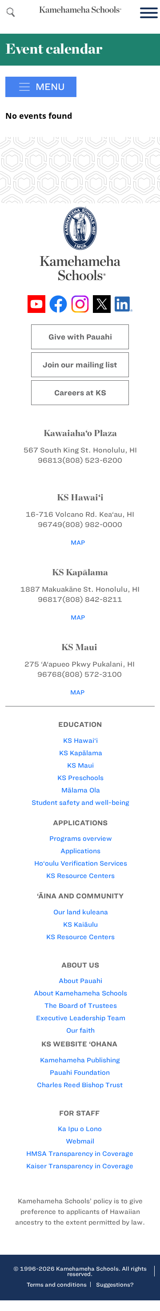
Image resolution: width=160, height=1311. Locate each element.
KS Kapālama (80, 753)
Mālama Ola (80, 790)
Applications (80, 850)
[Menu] (146, 13)
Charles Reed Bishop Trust (80, 1085)
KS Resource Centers (80, 875)
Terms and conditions (57, 1284)
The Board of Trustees (80, 1005)
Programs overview (80, 838)
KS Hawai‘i (80, 740)
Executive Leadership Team (80, 1018)
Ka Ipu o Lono (80, 1128)
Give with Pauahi (80, 337)
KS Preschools (80, 777)
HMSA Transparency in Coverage (79, 1153)
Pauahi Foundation (80, 1072)
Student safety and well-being (80, 802)
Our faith (80, 1030)
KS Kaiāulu (80, 924)
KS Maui (80, 765)
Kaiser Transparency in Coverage (79, 1166)
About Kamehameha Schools (80, 993)
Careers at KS (80, 393)
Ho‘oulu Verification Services (80, 863)
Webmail (80, 1141)
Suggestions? (115, 1284)
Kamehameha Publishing (80, 1060)
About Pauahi (80, 980)
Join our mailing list (80, 365)
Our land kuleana (80, 912)
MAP (78, 542)
